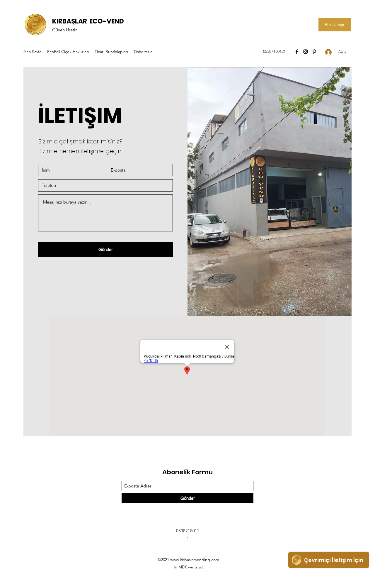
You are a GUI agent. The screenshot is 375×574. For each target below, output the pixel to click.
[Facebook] (297, 52)
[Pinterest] (314, 52)
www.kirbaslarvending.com (194, 559)
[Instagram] (305, 52)
